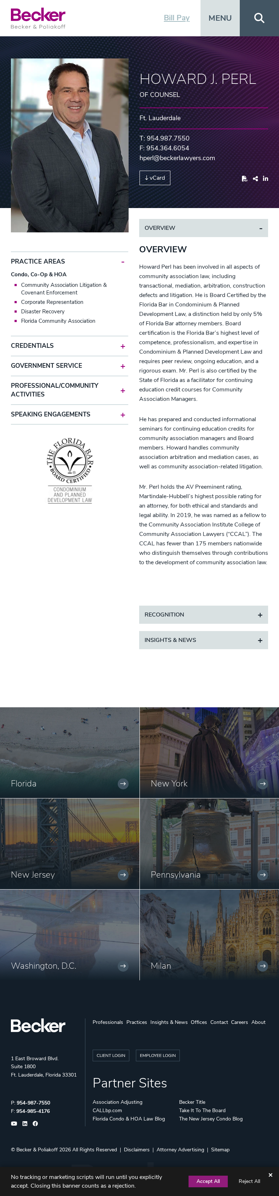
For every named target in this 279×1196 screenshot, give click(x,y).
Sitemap (220, 1149)
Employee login (158, 1055)
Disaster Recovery (43, 311)
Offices (199, 1022)
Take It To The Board (202, 1110)
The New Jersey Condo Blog (211, 1118)
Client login (111, 1055)
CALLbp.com (107, 1110)
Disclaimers (137, 1149)
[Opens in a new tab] (245, 179)
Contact (219, 1022)
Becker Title (192, 1102)
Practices (136, 1022)
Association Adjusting (117, 1102)
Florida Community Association (58, 321)
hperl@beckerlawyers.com (177, 158)
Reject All (249, 1181)
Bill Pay (177, 18)
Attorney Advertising (180, 1149)
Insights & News (170, 640)
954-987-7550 (33, 1102)
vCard (157, 178)
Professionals (108, 1022)
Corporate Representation (52, 302)
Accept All (208, 1181)
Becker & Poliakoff (37, 1149)
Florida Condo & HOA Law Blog (129, 1118)
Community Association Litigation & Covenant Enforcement (64, 288)
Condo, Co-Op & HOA (38, 274)
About (258, 1022)
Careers (239, 1022)
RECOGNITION (164, 615)
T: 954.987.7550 (165, 138)
